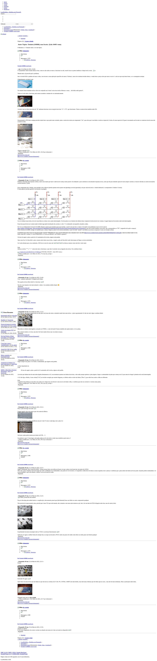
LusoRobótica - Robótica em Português (11, 12)
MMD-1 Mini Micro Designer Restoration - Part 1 (8, 370)
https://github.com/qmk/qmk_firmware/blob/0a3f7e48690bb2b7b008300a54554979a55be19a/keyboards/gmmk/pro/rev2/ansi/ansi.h (51, 228)
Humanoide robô (5, 315)
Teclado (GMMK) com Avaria (24, 66)
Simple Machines (21, 652)
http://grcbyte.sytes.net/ (23, 155)
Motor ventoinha (5, 355)
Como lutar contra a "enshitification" (6, 344)
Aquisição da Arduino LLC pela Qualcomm (8, 363)
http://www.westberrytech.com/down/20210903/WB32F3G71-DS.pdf (103, 232)
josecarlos (14, 315)
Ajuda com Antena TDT (7, 330)
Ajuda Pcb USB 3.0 (6, 349)
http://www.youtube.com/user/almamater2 (28, 156)
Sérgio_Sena (24, 29)
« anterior (20, 35)
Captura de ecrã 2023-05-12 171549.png (30, 252)
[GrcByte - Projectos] (30, 60)
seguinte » (25, 35)
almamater (3, 331)
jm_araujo (13, 326)
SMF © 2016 (12, 652)
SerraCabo (10, 320)
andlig (15, 349)
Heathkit (3, 320)
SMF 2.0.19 (4, 652)
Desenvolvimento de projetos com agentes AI (8, 325)
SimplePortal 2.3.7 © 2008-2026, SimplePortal (14, 654)
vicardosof (31, 29)
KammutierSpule (5, 356)
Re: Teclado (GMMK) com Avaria (25, 177)
